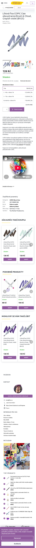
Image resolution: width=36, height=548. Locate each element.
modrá (16, 204)
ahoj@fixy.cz (9, 400)
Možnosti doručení (25, 81)
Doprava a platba (7, 417)
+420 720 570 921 (10, 402)
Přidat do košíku (18, 109)
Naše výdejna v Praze (8, 422)
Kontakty (5, 428)
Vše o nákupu (6, 415)
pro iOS (28, 144)
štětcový (12, 206)
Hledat (8, 7)
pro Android (20, 144)
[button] (5, 244)
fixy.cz (7, 408)
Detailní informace (7, 186)
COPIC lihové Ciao (15, 200)
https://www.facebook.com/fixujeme (15, 405)
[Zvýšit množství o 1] (9, 108)
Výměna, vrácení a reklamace (10, 424)
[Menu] (2, 3)
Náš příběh (6, 419)
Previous (5, 291)
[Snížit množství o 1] (9, 110)
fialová (12, 204)
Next (31, 291)
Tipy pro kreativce (8, 431)
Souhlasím (17, 544)
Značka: (7, 23)
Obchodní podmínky (8, 433)
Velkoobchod (6, 426)
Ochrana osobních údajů (9, 435)
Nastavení (17, 538)
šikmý (17, 206)
